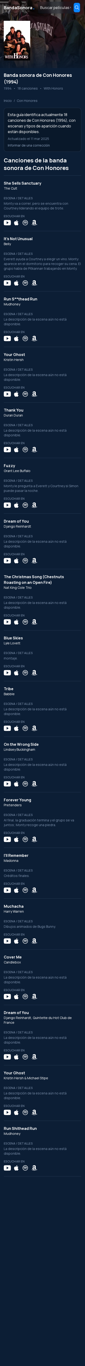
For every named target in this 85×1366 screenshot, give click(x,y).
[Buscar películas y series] (77, 7)
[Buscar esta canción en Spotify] (25, 222)
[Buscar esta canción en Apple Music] (16, 222)
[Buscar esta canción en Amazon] (34, 222)
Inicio (8, 100)
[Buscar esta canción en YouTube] (7, 222)
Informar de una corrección (29, 145)
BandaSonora (19, 7)
